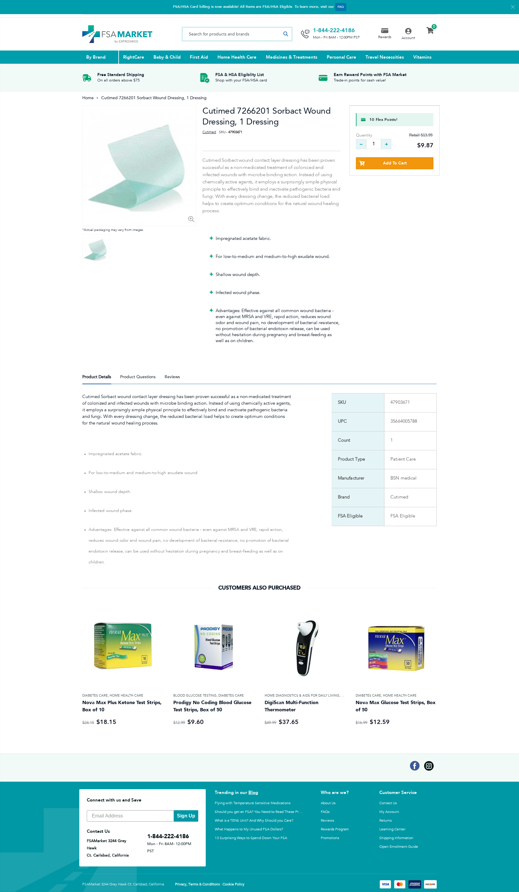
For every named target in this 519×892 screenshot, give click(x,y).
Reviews (327, 820)
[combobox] (237, 34)
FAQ (341, 7)
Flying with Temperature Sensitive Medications (252, 803)
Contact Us (388, 803)
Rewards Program (335, 829)
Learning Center (392, 829)
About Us (328, 803)
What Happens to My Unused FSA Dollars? (249, 829)
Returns (385, 820)
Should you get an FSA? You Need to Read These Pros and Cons (266, 811)
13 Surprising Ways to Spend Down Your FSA (251, 837)
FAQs (325, 811)
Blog (253, 792)
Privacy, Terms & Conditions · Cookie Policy (209, 884)
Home (88, 97)
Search (285, 34)
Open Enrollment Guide (398, 846)
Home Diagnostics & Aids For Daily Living (302, 695)
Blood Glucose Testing (195, 695)
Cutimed (209, 132)
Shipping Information (396, 837)
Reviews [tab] (172, 376)
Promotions (330, 837)
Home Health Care (126, 695)
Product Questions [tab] (138, 376)
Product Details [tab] (96, 376)
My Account (389, 811)
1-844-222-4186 (334, 30)
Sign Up (186, 815)
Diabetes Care (95, 695)
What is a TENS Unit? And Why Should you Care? (254, 820)
